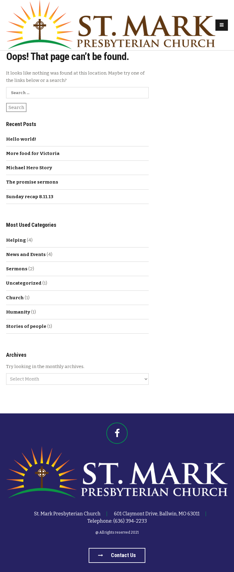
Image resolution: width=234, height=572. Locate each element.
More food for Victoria (32, 153)
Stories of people (26, 326)
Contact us (123, 555)
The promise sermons (32, 182)
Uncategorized (23, 283)
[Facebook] (117, 433)
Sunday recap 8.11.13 (29, 196)
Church (15, 297)
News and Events (26, 254)
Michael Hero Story (29, 167)
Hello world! (21, 139)
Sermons (16, 269)
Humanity (18, 312)
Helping (16, 240)
